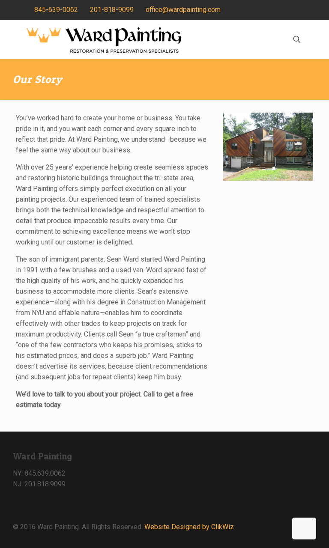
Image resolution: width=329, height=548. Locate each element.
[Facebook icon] (297, 10)
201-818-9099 (112, 10)
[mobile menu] (267, 39)
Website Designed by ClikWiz (189, 527)
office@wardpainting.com (183, 10)
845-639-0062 (56, 10)
